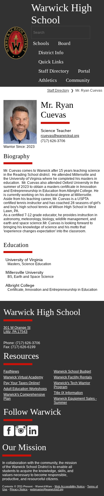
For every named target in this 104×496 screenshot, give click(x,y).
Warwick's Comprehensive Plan (24, 397)
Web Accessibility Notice (70, 486)
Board (64, 43)
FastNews (11, 371)
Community (78, 80)
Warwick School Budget (72, 371)
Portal (84, 71)
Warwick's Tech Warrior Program (72, 385)
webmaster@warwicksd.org (46, 489)
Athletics (47, 80)
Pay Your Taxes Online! (21, 383)
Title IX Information (68, 393)
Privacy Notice (18, 489)
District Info (51, 52)
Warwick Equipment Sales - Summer (75, 401)
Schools (41, 43)
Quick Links (51, 62)
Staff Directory (53, 71)
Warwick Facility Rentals (73, 377)
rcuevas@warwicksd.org (60, 136)
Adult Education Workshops (25, 389)
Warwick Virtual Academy (23, 377)
